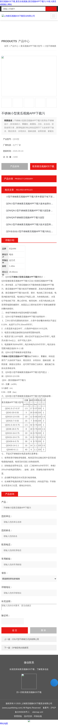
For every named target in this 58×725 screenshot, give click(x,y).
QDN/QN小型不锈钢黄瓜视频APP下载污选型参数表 (30, 210)
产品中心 (14, 46)
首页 (6, 46)
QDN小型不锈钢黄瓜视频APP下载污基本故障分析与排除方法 (30, 203)
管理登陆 (18, 716)
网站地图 (4, 723)
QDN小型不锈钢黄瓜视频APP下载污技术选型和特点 (30, 224)
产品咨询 (14, 166)
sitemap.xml (37, 712)
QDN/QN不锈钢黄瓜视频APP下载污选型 (25, 217)
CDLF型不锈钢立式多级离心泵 (25, 639)
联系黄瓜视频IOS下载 (43, 166)
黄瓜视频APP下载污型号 (31, 46)
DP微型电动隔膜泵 (20, 648)
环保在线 (38, 716)
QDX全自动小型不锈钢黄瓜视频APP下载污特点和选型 (30, 231)
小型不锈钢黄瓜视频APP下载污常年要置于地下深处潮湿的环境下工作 (30, 196)
